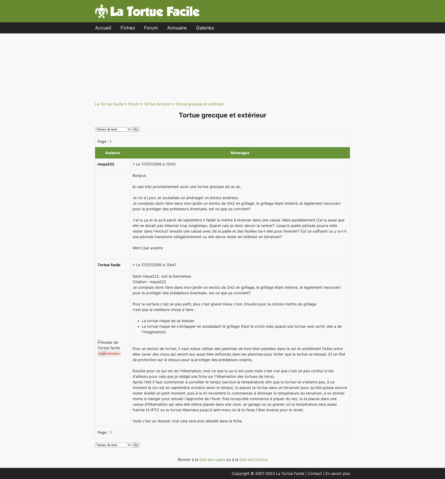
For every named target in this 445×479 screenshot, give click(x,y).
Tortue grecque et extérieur (199, 104)
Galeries (205, 28)
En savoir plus (337, 473)
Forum (151, 28)
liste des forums (253, 459)
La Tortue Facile (109, 104)
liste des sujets (212, 459)
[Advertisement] (222, 65)
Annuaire (177, 28)
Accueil (103, 28)
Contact (315, 473)
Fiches (128, 28)
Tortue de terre (158, 104)
